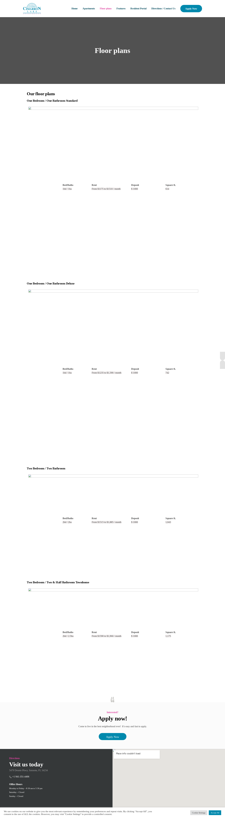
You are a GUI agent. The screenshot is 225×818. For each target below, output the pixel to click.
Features (121, 8)
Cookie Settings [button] (198, 813)
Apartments (88, 8)
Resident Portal (138, 8)
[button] (112, 736)
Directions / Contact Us (163, 8)
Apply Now (191, 8)
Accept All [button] (215, 813)
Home (74, 8)
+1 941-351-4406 (20, 776)
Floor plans (106, 8)
